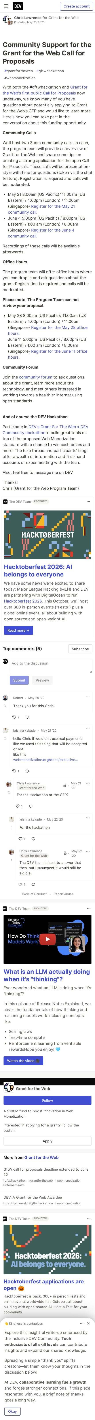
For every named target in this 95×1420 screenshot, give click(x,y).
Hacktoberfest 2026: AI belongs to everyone (38, 570)
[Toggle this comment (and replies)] (6, 705)
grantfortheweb (18, 71)
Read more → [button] (19, 630)
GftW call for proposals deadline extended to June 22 (45, 1177)
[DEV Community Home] (17, 6)
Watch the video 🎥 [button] (23, 1060)
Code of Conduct (34, 894)
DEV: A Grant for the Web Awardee (42, 1200)
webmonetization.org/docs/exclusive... (45, 759)
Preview (42, 680)
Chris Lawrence (28, 17)
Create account (77, 6)
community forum (35, 377)
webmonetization (20, 78)
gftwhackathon (50, 71)
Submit (19, 680)
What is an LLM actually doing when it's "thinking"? (47, 975)
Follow (47, 1100)
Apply (47, 1141)
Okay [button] (12, 1411)
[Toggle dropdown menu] (88, 501)
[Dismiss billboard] (88, 1323)
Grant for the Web (64, 17)
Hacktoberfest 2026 (23, 601)
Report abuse (63, 894)
